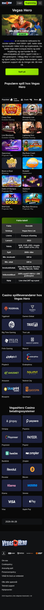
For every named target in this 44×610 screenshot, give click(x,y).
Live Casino (16, 99)
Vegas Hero (9, 41)
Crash (26, 99)
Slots (36, 99)
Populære (5, 99)
